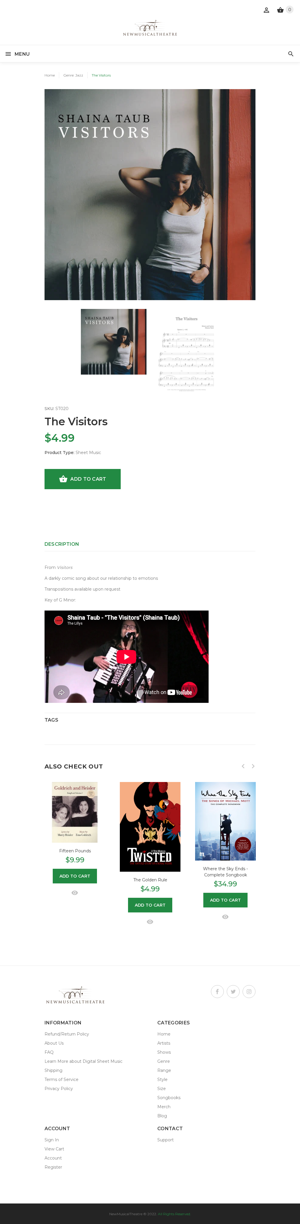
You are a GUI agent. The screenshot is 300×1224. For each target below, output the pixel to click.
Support (165, 1140)
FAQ (49, 1052)
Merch (164, 1106)
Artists (163, 1043)
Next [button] (253, 766)
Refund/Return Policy (67, 1034)
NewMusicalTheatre (125, 1214)
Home (50, 75)
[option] (113, 342)
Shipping (53, 1070)
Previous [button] (243, 766)
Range (164, 1070)
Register (53, 1167)
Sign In (52, 1140)
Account (53, 1158)
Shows (164, 1052)
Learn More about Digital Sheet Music (83, 1061)
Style (162, 1079)
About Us (54, 1043)
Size (161, 1088)
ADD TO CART (88, 479)
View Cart (54, 1149)
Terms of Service (62, 1079)
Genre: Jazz (73, 75)
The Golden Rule (150, 880)
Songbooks (168, 1097)
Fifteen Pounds (75, 851)
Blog (162, 1115)
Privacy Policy (59, 1088)
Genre (163, 1061)
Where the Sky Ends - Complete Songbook (225, 872)
